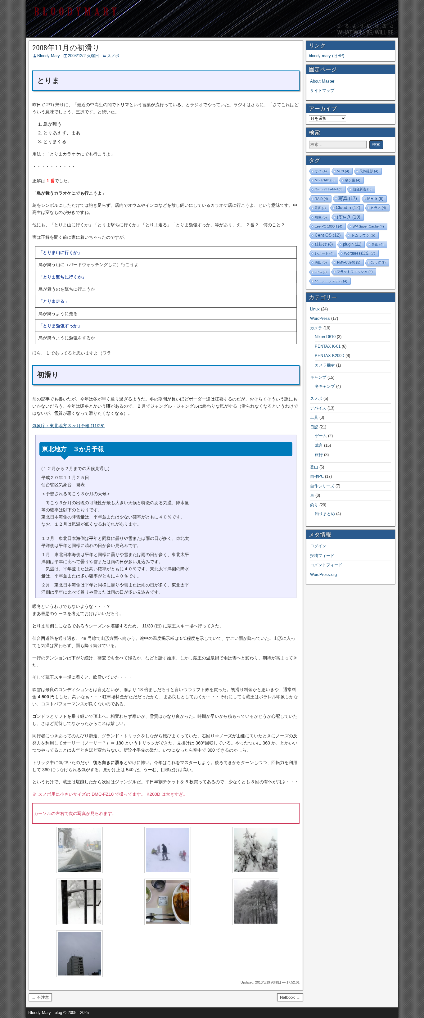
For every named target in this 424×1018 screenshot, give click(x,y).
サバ (321, 171)
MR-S (375, 199)
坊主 (321, 217)
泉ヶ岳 (352, 180)
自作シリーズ (322, 486)
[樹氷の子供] (255, 871)
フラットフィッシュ (355, 272)
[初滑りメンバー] (167, 871)
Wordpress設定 (359, 253)
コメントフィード (326, 565)
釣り (314, 505)
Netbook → (290, 997)
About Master (322, 81)
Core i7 (378, 262)
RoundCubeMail (328, 189)
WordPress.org (323, 574)
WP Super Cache (368, 226)
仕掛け (324, 244)
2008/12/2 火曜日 (83, 55)
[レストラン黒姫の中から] (79, 923)
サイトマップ (322, 90)
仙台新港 (362, 189)
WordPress (320, 318)
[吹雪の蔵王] (79, 871)
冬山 (378, 244)
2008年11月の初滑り (66, 47)
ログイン (318, 546)
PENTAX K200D (329, 355)
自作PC (317, 476)
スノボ (113, 55)
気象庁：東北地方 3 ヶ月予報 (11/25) (68, 425)
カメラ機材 (325, 365)
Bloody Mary (48, 55)
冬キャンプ (325, 386)
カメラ (316, 328)
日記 (314, 427)
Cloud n (348, 207)
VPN (343, 171)
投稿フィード (322, 555)
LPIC (321, 272)
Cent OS (328, 235)
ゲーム (321, 435)
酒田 (321, 262)
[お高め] (167, 923)
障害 (320, 208)
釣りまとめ (325, 513)
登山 (314, 467)
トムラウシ (363, 235)
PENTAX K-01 (328, 346)
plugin (352, 244)
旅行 (319, 454)
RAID (321, 199)
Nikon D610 (325, 336)
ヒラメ (378, 208)
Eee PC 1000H (328, 226)
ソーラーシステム (331, 281)
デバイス (318, 408)
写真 (347, 198)
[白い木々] (255, 923)
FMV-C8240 (348, 262)
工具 (314, 417)
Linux (315, 309)
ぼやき (348, 216)
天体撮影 (368, 171)
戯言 (319, 445)
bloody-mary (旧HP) (326, 55)
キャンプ (318, 377)
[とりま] (79, 975)
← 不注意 (40, 997)
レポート (324, 253)
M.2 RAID (325, 180)
